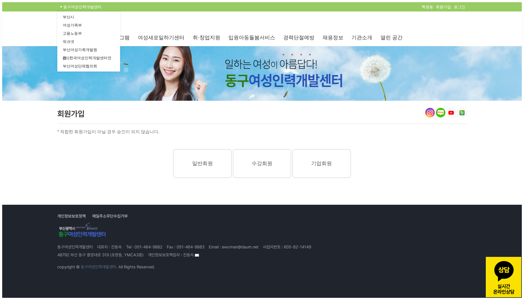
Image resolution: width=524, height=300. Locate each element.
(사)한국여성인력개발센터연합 (87, 58)
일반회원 (202, 163)
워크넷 (68, 41)
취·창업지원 (206, 37)
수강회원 (262, 163)
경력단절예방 (298, 37)
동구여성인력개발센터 (82, 7)
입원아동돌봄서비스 (251, 37)
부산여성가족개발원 (80, 49)
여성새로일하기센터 (161, 37)
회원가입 (443, 7)
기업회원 (321, 163)
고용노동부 (72, 33)
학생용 (427, 7)
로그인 (459, 7)
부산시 (68, 17)
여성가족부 (72, 25)
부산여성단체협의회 (80, 66)
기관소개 (362, 37)
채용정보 (333, 37)
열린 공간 (391, 37)
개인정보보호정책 (71, 216)
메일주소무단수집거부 (110, 216)
